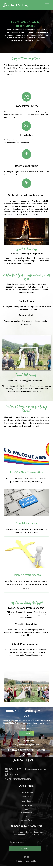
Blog (26, 809)
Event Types (27, 801)
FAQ (26, 816)
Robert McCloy (18, 5)
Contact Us (26, 813)
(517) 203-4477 (27, 740)
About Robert (26, 792)
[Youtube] (29, 754)
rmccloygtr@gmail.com (29, 745)
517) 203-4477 (16, 774)
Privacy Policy (26, 820)
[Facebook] (24, 754)
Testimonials (26, 805)
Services (26, 797)
